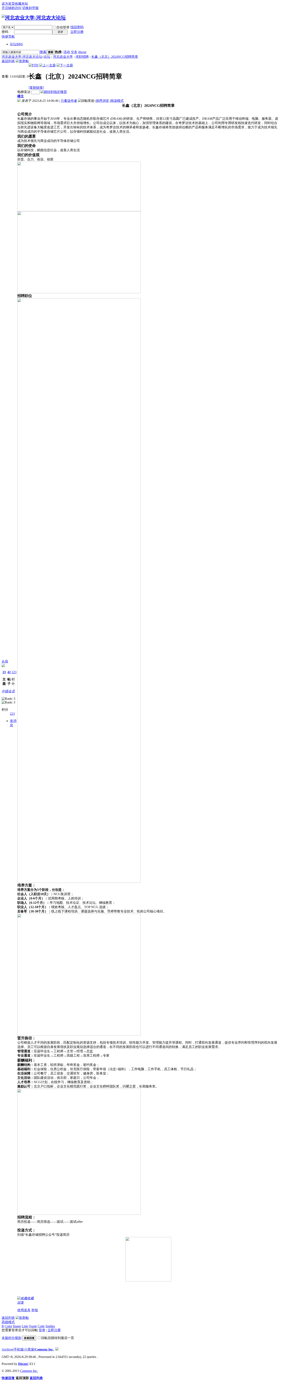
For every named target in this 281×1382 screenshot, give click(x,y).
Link (25, 1326)
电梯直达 (23, 92)
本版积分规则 (11, 1338)
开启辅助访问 (11, 8)
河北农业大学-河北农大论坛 (22, 56)
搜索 (43, 52)
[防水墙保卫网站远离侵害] (57, 1349)
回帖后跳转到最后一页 (57, 1338)
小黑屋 (29, 1349)
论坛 (16, 44)
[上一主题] (47, 65)
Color (8, 1326)
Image (17, 1326)
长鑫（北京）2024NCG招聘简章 (114, 56)
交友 (74, 52)
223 (14, 672)
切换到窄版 (30, 8)
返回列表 (8, 61)
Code (41, 1326)
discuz (82, 52)
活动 (66, 52)
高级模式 (8, 1322)
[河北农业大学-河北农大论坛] (34, 17)
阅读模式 (117, 100)
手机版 (19, 1349)
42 (9, 672)
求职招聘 (82, 56)
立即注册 (77, 32)
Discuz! (23, 1364)
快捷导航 (8, 36)
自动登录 (63, 27)
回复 (20, 1302)
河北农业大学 (63, 56)
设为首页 (8, 3)
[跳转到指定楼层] (54, 92)
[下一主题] (65, 65)
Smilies (50, 1326)
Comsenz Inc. (44, 1349)
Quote (33, 1326)
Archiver (7, 1349)
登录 (42, 1330)
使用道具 (23, 1310)
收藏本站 (21, 3)
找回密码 (77, 27)
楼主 (20, 96)
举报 (34, 1310)
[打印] (33, 65)
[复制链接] (36, 87)
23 (4, 672)
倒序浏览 (102, 100)
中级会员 (8, 691)
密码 (5, 32)
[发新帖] (22, 61)
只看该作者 (69, 100)
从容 (5, 661)
